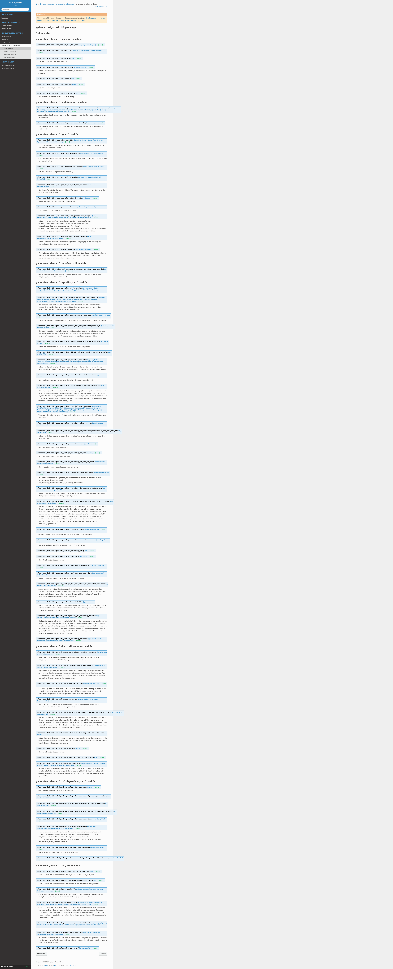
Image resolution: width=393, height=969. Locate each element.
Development (6, 36)
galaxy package (8, 48)
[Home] (37, 4)
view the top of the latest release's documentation (70, 20)
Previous (42, 954)
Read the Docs (73, 965)
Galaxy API (5, 39)
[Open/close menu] (1, 18)
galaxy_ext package (10, 51)
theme (56, 965)
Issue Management (8, 68)
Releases (5, 18)
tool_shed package (9, 57)
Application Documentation (11, 45)
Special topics (6, 28)
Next (102, 954)
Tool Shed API (6, 42)
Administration (7, 25)
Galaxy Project (16, 2)
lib (40, 4)
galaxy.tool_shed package (65, 4)
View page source (101, 6)
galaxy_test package (10, 54)
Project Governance (8, 65)
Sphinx (45, 965)
